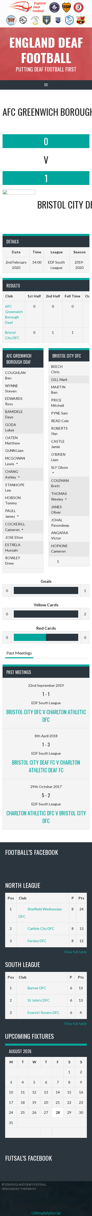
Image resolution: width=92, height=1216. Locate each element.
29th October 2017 (46, 786)
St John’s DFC (39, 1000)
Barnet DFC (37, 988)
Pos (11, 898)
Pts (81, 898)
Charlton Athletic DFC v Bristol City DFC (46, 817)
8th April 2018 (46, 736)
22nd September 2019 (46, 685)
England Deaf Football (46, 50)
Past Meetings (19, 652)
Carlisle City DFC (41, 928)
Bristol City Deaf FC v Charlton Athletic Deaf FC (46, 766)
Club (22, 898)
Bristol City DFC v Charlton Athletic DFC (46, 715)
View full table (75, 952)
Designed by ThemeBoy (19, 1188)
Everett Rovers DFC (44, 1012)
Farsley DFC (37, 941)
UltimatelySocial (46, 1212)
